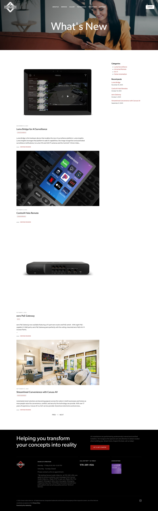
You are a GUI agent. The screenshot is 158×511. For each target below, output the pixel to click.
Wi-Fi (116, 72)
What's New (93, 7)
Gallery (72, 7)
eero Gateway (116, 95)
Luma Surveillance (120, 67)
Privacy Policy (36, 503)
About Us (55, 7)
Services (64, 7)
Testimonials (81, 7)
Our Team (102, 7)
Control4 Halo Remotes (120, 88)
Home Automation (120, 74)
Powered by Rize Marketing (23, 505)
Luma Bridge (116, 82)
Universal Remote (120, 69)
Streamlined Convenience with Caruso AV (126, 101)
